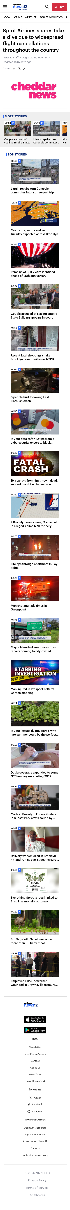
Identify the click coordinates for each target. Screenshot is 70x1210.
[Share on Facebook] (14, 68)
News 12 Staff (10, 57)
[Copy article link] (24, 68)
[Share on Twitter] (19, 68)
